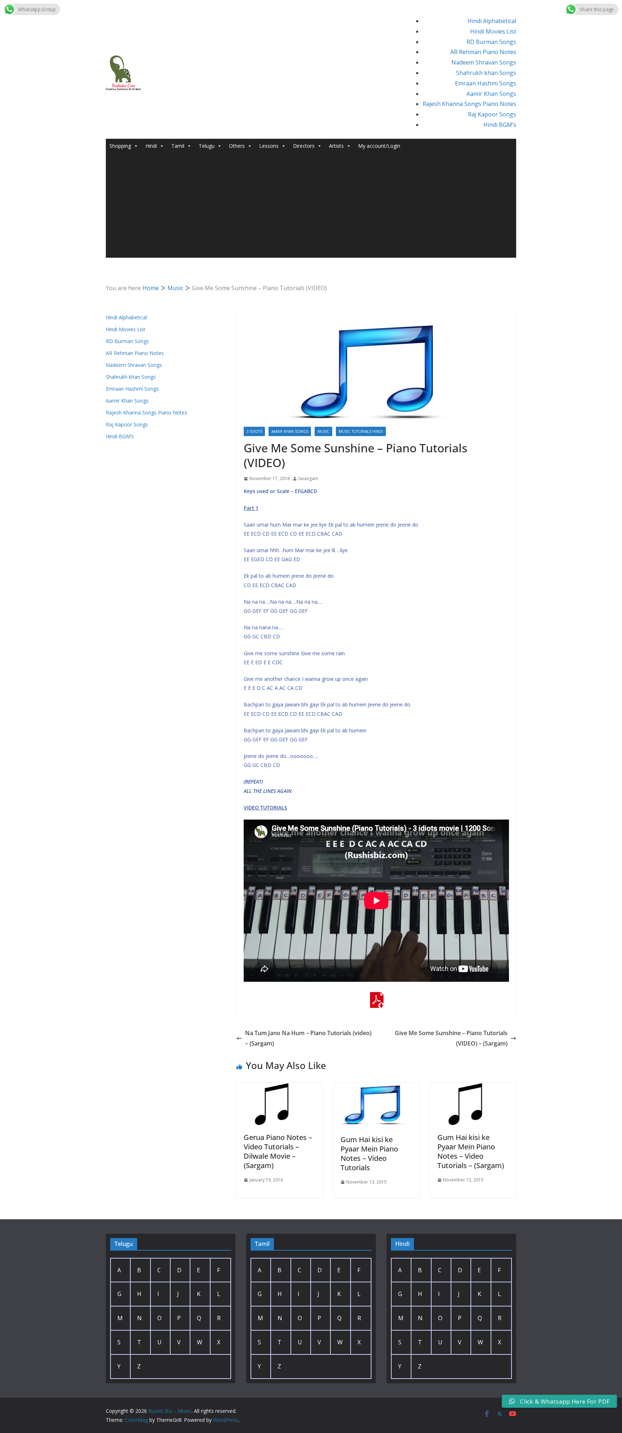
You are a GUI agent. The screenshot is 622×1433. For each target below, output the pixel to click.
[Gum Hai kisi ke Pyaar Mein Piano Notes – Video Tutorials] (376, 1088)
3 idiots (254, 431)
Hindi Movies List (493, 31)
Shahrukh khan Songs (486, 73)
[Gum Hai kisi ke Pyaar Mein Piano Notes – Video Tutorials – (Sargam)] (473, 1088)
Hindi (151, 145)
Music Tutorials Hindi (361, 431)
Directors (304, 145)
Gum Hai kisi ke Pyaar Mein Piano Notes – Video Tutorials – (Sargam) (470, 1151)
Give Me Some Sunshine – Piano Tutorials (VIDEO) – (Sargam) (451, 1038)
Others (237, 145)
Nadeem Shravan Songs (483, 62)
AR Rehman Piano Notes (483, 52)
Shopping (120, 145)
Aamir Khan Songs (491, 94)
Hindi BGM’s (499, 125)
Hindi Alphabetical (492, 21)
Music (323, 431)
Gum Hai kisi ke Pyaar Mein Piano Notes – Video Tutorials (369, 1153)
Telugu (207, 145)
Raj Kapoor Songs (492, 114)
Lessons (269, 145)
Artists (336, 145)
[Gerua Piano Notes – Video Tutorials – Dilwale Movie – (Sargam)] (279, 1088)
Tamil (177, 145)
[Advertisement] (311, 207)
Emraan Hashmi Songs (485, 83)
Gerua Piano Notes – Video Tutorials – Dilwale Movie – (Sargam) (278, 1151)
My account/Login (379, 145)
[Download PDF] (377, 997)
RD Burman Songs (491, 42)
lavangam (308, 478)
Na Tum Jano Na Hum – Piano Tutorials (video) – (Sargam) (308, 1038)
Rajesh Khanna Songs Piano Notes (469, 104)
